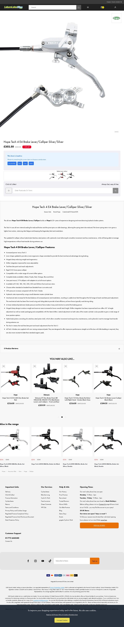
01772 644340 (12, 538)
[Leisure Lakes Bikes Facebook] (28, 561)
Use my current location (9, 190)
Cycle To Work (45, 498)
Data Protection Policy (12, 520)
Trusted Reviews (64, 501)
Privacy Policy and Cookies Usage (16, 511)
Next (122, 448)
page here (104, 520)
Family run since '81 (114, 2)
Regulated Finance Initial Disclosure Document (19, 517)
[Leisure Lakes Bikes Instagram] (35, 561)
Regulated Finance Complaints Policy (16, 514)
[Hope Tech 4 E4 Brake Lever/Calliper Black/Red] (62, 176)
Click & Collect (9, 495)
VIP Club (43, 507)
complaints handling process (40, 600)
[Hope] (116, 18)
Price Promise (63, 495)
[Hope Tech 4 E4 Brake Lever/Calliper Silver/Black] (53, 176)
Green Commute (46, 504)
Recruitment (62, 498)
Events (61, 517)
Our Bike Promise (64, 507)
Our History (62, 492)
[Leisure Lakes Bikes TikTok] (50, 561)
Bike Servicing (45, 495)
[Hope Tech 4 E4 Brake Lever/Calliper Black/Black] (71, 176)
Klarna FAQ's (63, 504)
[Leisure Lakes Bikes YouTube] (42, 561)
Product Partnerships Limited (57, 587)
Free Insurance (45, 501)
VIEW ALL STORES (99, 525)
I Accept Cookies (62, 620)
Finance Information (11, 498)
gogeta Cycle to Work (66, 520)
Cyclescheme (9, 501)
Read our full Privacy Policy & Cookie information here (62, 614)
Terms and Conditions (12, 507)
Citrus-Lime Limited (68, 581)
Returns (7, 504)
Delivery (7, 492)
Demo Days (62, 514)
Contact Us (8, 541)
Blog (60, 511)
